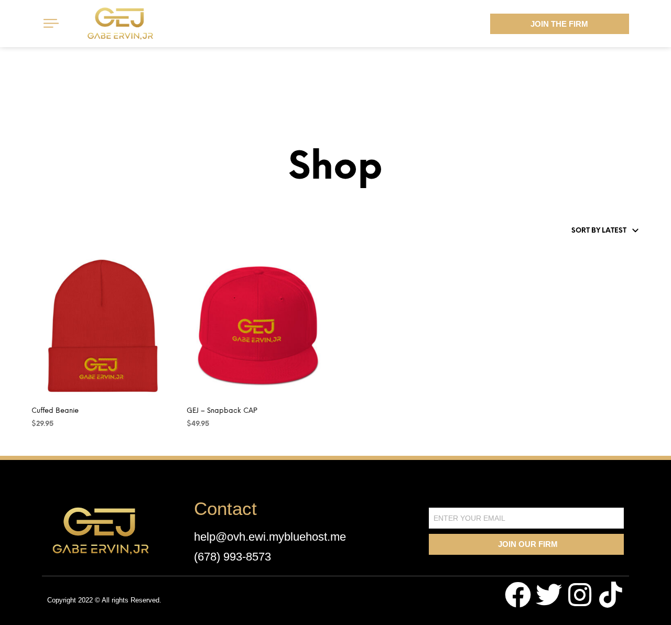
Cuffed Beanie (55, 411)
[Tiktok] (611, 595)
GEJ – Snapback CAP (222, 411)
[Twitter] (549, 595)
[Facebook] (518, 595)
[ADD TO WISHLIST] (112, 390)
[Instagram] (580, 595)
